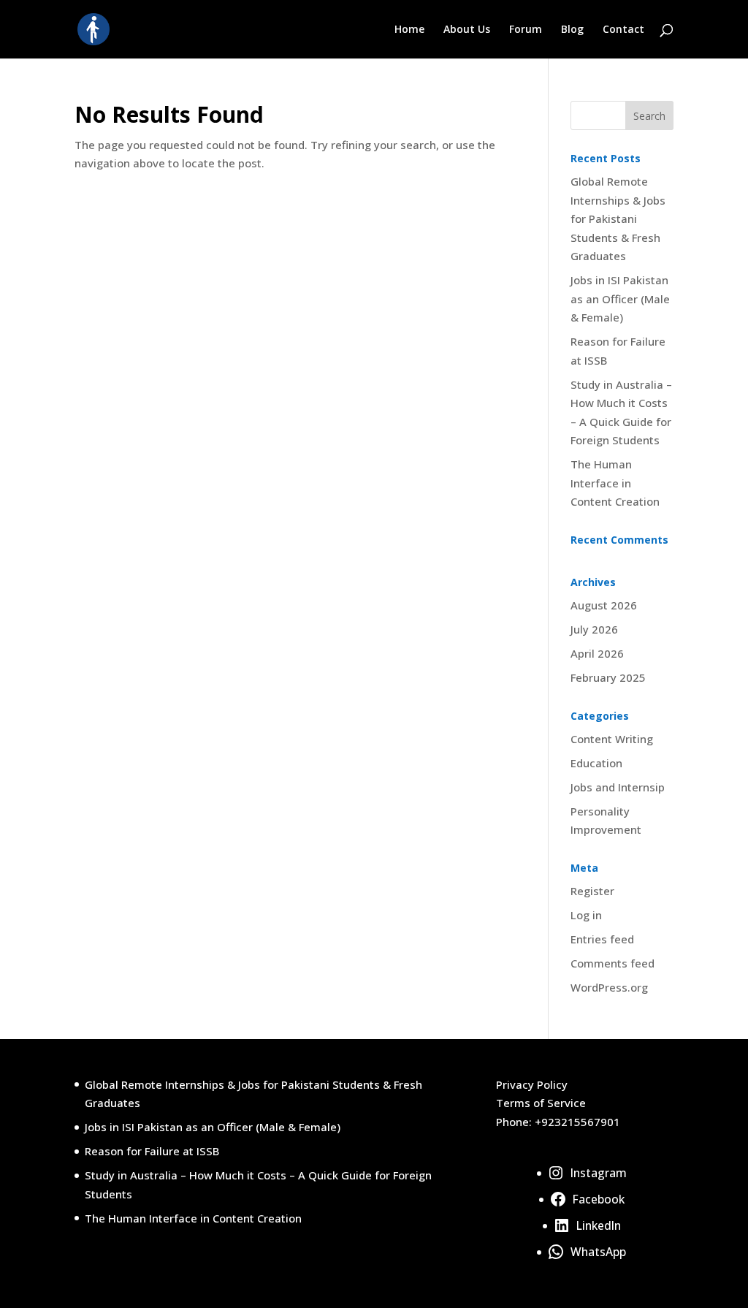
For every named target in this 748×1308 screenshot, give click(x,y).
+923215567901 (577, 1121)
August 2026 (603, 605)
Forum (525, 30)
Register (592, 890)
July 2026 (594, 629)
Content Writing (611, 738)
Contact (623, 30)
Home (409, 30)
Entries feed (602, 939)
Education (596, 763)
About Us (466, 30)
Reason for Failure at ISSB (152, 1151)
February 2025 (608, 677)
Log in (586, 915)
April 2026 (597, 653)
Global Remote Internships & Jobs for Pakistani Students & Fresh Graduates (617, 218)
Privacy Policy (532, 1084)
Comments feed (612, 963)
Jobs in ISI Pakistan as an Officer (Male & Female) (620, 298)
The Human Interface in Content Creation (615, 483)
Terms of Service (541, 1102)
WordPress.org (609, 987)
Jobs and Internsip (617, 787)
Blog (572, 30)
